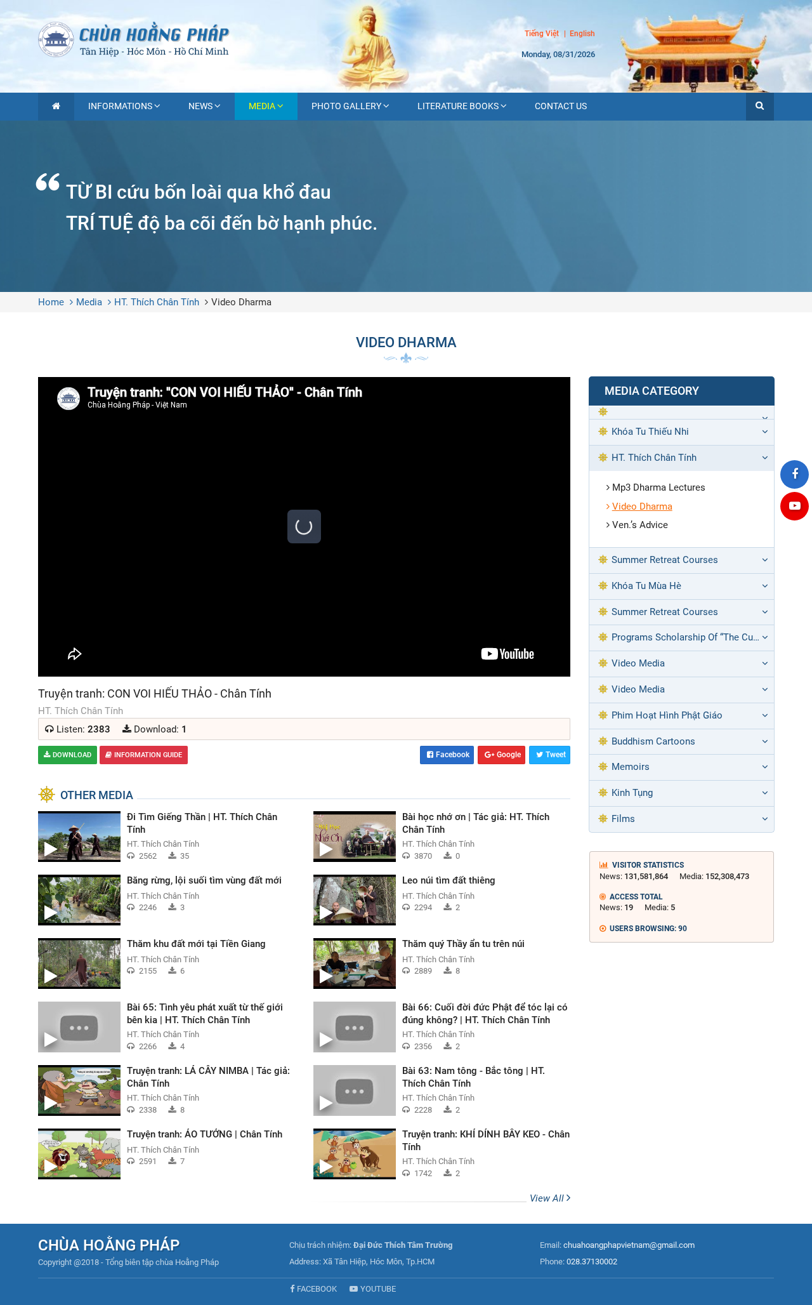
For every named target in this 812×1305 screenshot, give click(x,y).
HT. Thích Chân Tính (156, 302)
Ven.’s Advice (640, 525)
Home (51, 302)
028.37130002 (591, 1261)
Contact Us (561, 106)
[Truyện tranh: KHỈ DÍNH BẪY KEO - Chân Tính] (441, 1154)
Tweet (556, 754)
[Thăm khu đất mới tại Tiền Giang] (166, 963)
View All (548, 1198)
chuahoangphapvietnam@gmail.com (629, 1245)
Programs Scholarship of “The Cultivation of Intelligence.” (693, 637)
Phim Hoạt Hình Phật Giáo (667, 715)
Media (262, 106)
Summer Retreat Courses (665, 560)
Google (509, 754)
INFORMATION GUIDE (148, 755)
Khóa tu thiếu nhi (650, 431)
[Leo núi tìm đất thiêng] (441, 900)
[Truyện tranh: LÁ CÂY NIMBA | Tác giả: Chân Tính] (166, 1090)
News (200, 106)
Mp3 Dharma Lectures (658, 487)
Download (72, 755)
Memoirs (631, 766)
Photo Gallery (346, 106)
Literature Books (458, 106)
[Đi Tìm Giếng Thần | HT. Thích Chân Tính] (166, 836)
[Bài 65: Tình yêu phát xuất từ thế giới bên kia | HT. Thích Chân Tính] (166, 1027)
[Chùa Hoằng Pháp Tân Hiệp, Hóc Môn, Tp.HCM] (406, 38)
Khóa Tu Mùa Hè (646, 586)
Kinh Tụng (632, 792)
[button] (760, 107)
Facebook (452, 754)
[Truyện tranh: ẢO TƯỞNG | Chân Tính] (166, 1154)
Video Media (638, 663)
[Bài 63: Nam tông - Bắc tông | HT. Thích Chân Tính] (441, 1090)
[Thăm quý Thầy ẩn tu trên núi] (441, 963)
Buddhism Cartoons (653, 741)
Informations (120, 106)
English (582, 34)
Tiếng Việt (542, 33)
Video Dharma (241, 302)
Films (623, 819)
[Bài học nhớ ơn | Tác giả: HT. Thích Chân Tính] (441, 836)
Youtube (378, 1289)
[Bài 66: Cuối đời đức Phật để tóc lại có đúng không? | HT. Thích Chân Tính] (441, 1027)
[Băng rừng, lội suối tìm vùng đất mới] (166, 900)
